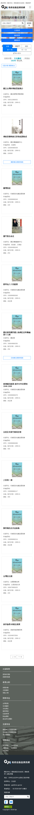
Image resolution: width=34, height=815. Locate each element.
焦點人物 (6, 693)
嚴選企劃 (6, 682)
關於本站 (9, 3)
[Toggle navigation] (30, 7)
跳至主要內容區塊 (5, 1)
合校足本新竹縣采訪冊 (12, 432)
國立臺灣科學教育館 (17, 94)
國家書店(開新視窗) (17, 162)
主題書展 (6, 690)
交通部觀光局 (15, 582)
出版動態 (6, 669)
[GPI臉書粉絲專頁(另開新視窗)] (6, 802)
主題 (7, 46)
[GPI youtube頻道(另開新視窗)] (11, 802)
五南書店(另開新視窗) (10, 732)
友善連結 (6, 750)
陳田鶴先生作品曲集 (11, 528)
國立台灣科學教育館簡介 (13, 88)
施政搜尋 (17, 35)
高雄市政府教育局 (16, 630)
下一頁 (20, 657)
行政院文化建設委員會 (18, 193)
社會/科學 (6, 714)
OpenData (14, 745)
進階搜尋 (29, 24)
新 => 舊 (10, 50)
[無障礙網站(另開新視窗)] (8, 806)
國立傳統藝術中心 (16, 142)
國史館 (13, 338)
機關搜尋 (17, 40)
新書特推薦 (6, 677)
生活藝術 (6, 706)
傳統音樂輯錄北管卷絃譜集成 (15, 137)
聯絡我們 (28, 3)
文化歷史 (6, 708)
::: (4, 758)
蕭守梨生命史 (8, 236)
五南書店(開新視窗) (17, 358)
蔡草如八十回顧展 (10, 284)
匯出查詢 (18, 53)
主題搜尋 (17, 30)
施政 (17, 46)
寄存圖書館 (6, 735)
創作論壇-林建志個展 (11, 624)
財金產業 (6, 716)
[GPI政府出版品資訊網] (13, 7)
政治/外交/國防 (7, 719)
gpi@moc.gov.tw (16, 785)
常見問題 (6, 745)
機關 (26, 46)
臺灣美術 (7, 188)
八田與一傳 (7, 480)
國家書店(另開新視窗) (10, 729)
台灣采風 (6, 703)
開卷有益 (6, 698)
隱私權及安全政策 (19, 3)
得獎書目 (14, 748)
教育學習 (6, 711)
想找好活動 (6, 674)
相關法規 (6, 748)
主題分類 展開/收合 (9, 65)
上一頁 (14, 657)
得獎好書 (6, 687)
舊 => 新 (24, 50)
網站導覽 (3, 3)
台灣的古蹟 (7, 576)
